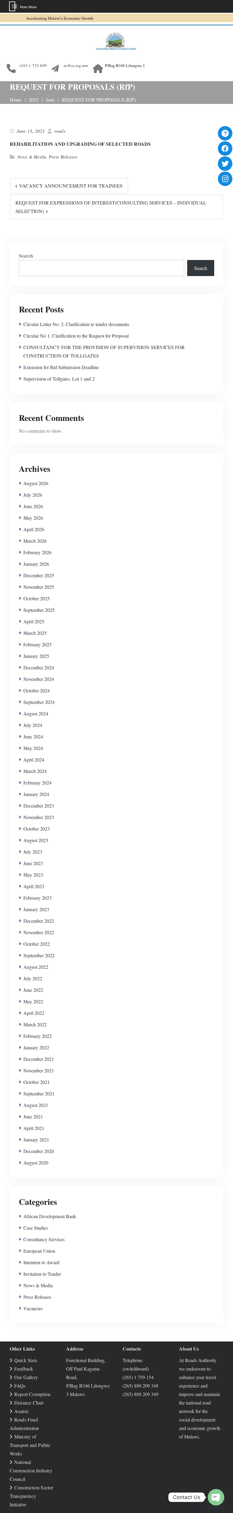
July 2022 (32, 978)
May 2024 (33, 748)
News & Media (31, 157)
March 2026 (35, 541)
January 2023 (36, 909)
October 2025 (36, 598)
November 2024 (38, 679)
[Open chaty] (216, 1497)
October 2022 (36, 944)
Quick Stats (25, 1360)
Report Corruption (32, 1394)
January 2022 (36, 1047)
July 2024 (32, 725)
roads (60, 131)
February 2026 (37, 552)
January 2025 (36, 656)
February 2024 (37, 782)
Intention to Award (41, 1262)
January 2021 (36, 1139)
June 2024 (33, 736)
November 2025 (38, 587)
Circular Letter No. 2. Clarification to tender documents (76, 324)
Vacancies (33, 1308)
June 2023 (33, 863)
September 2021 (39, 1093)
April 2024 (33, 759)
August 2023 (35, 840)
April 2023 (33, 886)
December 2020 (38, 1151)
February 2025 (37, 644)
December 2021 (38, 1059)
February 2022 (37, 1036)
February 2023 (37, 898)
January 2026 (36, 564)
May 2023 (33, 874)
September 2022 (39, 955)
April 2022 (33, 1013)
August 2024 (35, 713)
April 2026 (33, 529)
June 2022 (33, 990)
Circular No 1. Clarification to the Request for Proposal (76, 335)
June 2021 (33, 1116)
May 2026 (33, 518)
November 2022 (38, 932)
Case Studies (35, 1228)
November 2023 (38, 817)
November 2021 (38, 1070)
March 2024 (35, 771)
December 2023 (38, 805)
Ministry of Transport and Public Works (30, 1445)
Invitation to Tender (42, 1274)
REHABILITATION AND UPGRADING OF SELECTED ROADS (80, 143)
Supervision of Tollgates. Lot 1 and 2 (59, 378)
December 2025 (38, 575)
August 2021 (35, 1105)
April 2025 (33, 621)
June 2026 (33, 506)
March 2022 (35, 1024)
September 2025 (39, 610)
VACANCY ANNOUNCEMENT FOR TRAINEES (71, 185)
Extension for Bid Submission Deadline (61, 367)
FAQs (20, 1385)
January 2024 (36, 794)
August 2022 (35, 967)
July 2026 (32, 495)
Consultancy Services (44, 1239)
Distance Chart (29, 1402)
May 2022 (33, 1001)
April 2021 (33, 1128)
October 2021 (36, 1082)
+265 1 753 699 (33, 65)
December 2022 (38, 921)
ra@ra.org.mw (76, 65)
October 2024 (36, 690)
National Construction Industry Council (31, 1470)
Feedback (23, 1368)
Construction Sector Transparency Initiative (31, 1496)
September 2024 (39, 702)
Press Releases (63, 157)
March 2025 (35, 633)
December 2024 (38, 667)
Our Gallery (26, 1377)
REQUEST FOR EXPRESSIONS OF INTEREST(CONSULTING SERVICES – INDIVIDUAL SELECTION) (110, 206)
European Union (39, 1251)
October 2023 (36, 828)
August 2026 (35, 483)
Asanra (21, 1411)
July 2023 (32, 851)
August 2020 (35, 1162)
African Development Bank (49, 1216)
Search (26, 255)
